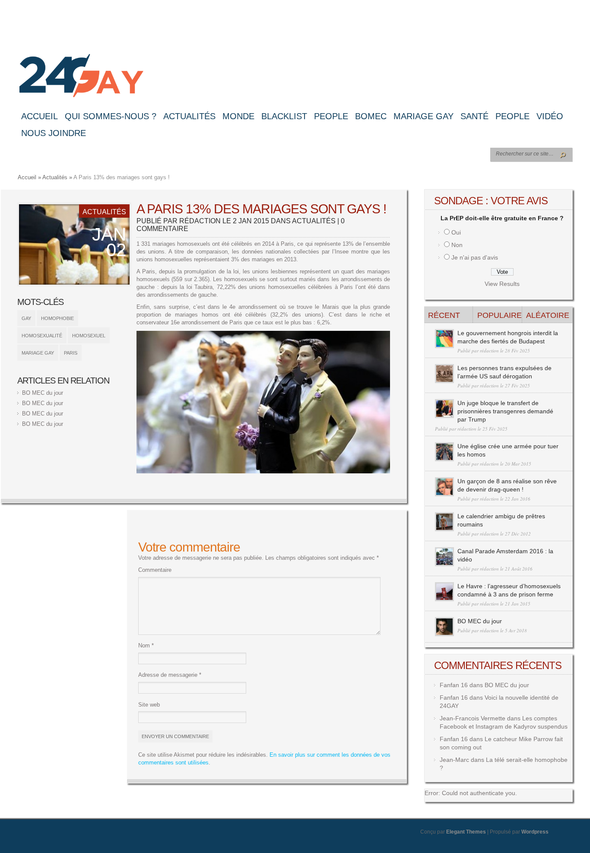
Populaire (499, 315)
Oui (456, 232)
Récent (444, 315)
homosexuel (88, 335)
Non (457, 244)
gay (26, 318)
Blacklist (284, 116)
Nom (146, 645)
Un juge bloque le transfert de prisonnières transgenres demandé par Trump (505, 411)
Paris (70, 352)
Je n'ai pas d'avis (474, 257)
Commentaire (154, 570)
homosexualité (42, 335)
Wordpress (535, 832)
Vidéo (549, 116)
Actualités (189, 116)
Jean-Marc (454, 759)
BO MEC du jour (42, 393)
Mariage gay (423, 116)
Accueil (39, 116)
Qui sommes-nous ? (110, 116)
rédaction (200, 221)
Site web (149, 704)
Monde (238, 116)
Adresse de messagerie (169, 675)
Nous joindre (53, 133)
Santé (474, 116)
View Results (502, 283)
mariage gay (38, 352)
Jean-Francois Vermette (472, 718)
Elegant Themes (466, 832)
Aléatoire (547, 315)
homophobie (57, 318)
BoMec (371, 116)
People (331, 116)
